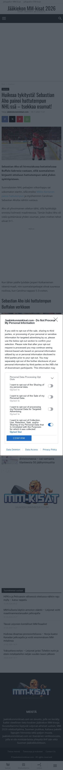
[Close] (57, 321)
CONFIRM (19, 438)
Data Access (31, 449)
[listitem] (31, 378)
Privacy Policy (50, 449)
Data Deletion (13, 449)
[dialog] (31, 385)
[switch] (50, 385)
